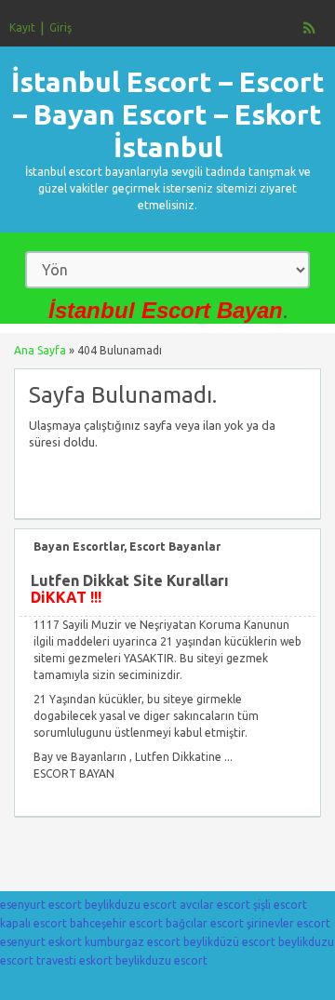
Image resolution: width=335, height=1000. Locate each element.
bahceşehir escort (116, 923)
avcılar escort (215, 905)
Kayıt (22, 27)
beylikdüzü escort (229, 942)
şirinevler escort (288, 923)
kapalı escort (33, 923)
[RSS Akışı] (309, 28)
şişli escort (280, 905)
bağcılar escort (205, 923)
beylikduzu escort (131, 905)
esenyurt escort (41, 905)
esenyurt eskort (41, 942)
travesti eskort (74, 960)
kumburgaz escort (133, 942)
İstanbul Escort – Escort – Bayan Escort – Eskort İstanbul (168, 114)
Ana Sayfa (40, 350)
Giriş (60, 27)
